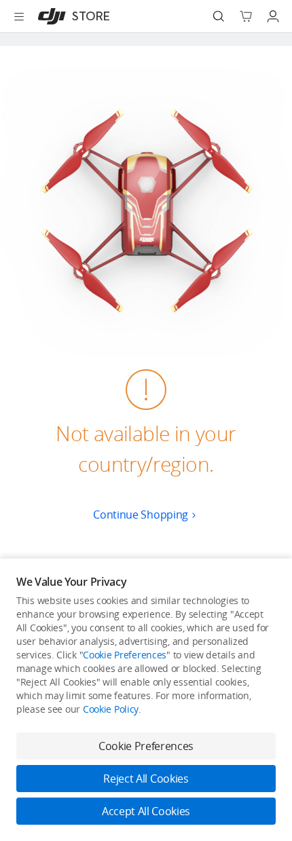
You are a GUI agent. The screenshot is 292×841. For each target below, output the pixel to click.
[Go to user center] (273, 16)
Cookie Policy (111, 709)
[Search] (218, 16)
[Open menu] (19, 16)
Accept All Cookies (146, 811)
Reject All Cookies (145, 778)
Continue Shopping (140, 514)
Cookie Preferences (124, 654)
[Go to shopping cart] (245, 16)
